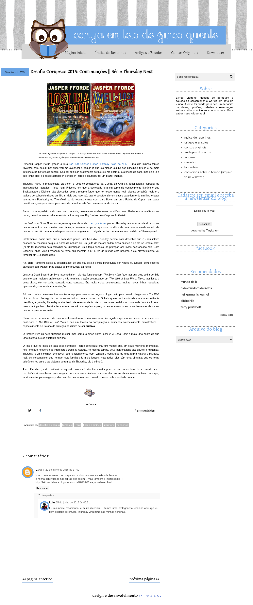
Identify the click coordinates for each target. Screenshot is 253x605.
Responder (42, 488)
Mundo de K (189, 282)
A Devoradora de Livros (196, 288)
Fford (78, 424)
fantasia (67, 424)
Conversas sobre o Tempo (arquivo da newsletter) (208, 174)
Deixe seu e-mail (204, 210)
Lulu (52, 502)
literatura (109, 424)
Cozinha (189, 162)
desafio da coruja (49, 424)
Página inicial (76, 53)
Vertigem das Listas (197, 152)
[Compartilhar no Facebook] (40, 414)
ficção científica (92, 424)
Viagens (189, 157)
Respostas (48, 495)
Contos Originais (184, 53)
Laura (40, 469)
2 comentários (145, 411)
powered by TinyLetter (205, 230)
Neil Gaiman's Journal (195, 294)
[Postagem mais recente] (37, 581)
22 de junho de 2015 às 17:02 (62, 469)
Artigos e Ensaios (148, 53)
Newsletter (215, 53)
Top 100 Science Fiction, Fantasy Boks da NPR (98, 163)
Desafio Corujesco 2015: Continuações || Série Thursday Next (92, 72)
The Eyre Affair (97, 223)
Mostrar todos (226, 315)
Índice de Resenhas (110, 53)
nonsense (122, 424)
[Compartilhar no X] (30, 414)
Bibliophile (187, 301)
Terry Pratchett (191, 307)
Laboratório (191, 167)
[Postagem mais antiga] (144, 581)
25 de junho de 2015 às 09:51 (73, 502)
